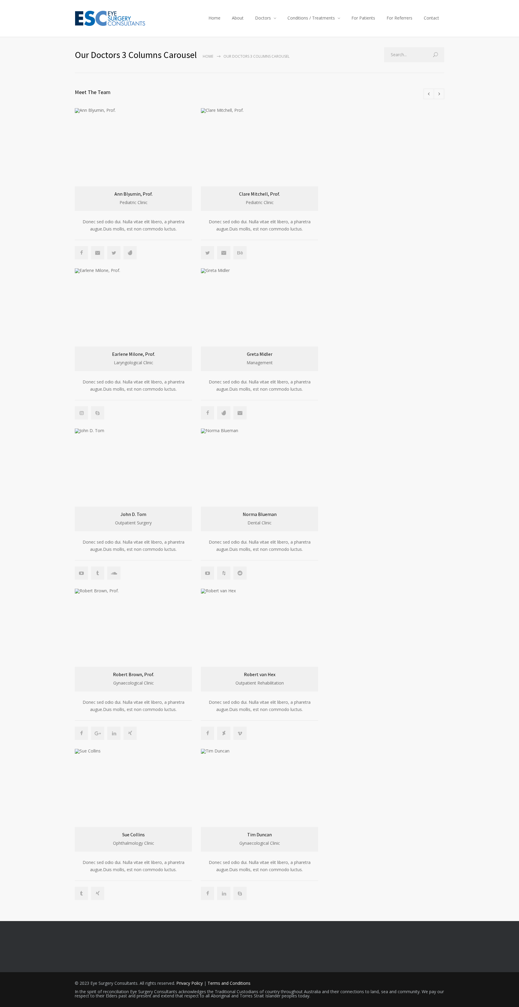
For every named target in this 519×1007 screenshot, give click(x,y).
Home (214, 18)
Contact (431, 18)
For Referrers (399, 18)
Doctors (263, 18)
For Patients (363, 18)
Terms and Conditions (229, 983)
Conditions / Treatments (311, 18)
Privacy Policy (189, 983)
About (238, 18)
